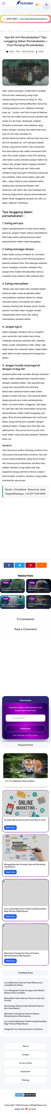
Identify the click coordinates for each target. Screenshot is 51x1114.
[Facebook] (9, 565)
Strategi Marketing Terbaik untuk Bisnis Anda (25, 820)
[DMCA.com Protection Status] (25, 1094)
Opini (11, 51)
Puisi (18, 51)
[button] (41, 565)
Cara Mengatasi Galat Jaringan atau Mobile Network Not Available (24, 991)
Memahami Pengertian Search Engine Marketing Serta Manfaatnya (21, 954)
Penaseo (25, 1105)
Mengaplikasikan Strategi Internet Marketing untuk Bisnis (24, 865)
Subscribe (25, 728)
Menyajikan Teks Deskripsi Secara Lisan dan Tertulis (24, 999)
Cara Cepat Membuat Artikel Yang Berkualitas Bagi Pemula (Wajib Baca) (34, 19)
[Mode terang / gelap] (38, 4)
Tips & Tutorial (28, 51)
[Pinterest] (31, 565)
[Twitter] (20, 565)
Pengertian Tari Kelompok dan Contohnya (23, 1029)
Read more (10, 827)
